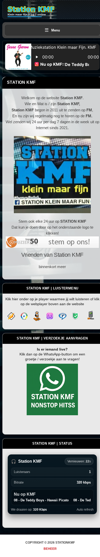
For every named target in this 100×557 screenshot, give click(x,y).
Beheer (50, 549)
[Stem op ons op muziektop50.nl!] (52, 245)
